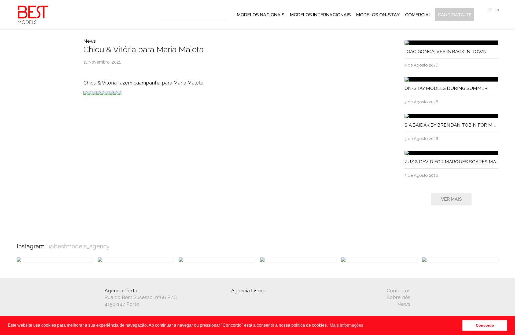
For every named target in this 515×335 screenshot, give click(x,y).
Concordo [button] (485, 325)
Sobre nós (398, 297)
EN (497, 10)
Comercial (418, 14)
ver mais (451, 199)
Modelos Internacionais (320, 14)
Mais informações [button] (346, 325)
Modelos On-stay (378, 14)
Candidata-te (455, 14)
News (403, 304)
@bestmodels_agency (79, 246)
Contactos (398, 290)
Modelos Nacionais (261, 14)
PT (489, 10)
